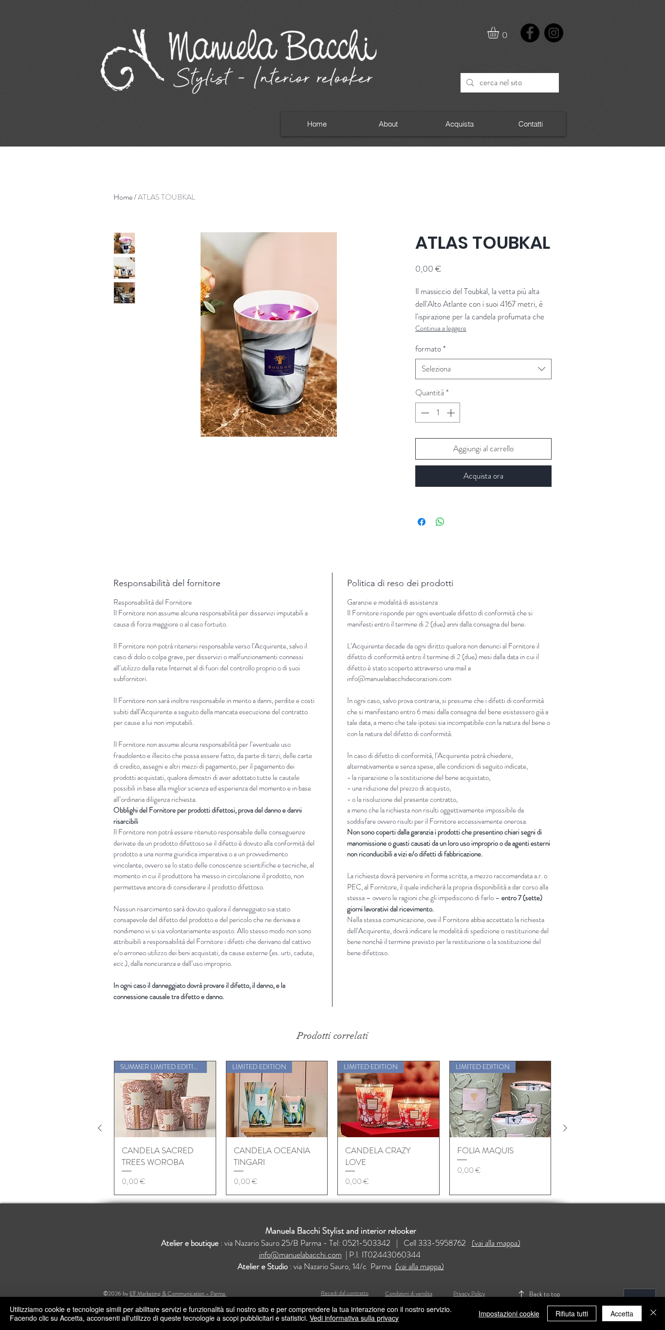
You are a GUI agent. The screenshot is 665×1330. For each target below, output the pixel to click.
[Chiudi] (653, 1313)
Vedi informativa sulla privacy (354, 1318)
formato (430, 348)
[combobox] (483, 369)
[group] (332, 1128)
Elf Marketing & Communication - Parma (177, 1293)
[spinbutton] (437, 413)
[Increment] (451, 413)
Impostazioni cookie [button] (509, 1313)
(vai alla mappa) (496, 1243)
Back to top (544, 1294)
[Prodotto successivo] (565, 1128)
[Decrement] (424, 413)
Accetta (621, 1313)
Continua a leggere (440, 328)
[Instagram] (553, 32)
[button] (500, 32)
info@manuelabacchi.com (300, 1254)
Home (122, 197)
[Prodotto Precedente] (100, 1128)
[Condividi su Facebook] (421, 522)
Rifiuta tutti (571, 1313)
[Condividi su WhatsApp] (440, 522)
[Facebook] (529, 32)
